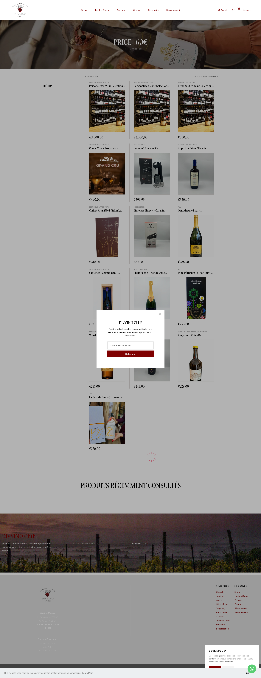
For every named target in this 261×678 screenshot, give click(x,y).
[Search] (233, 10)
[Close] (160, 314)
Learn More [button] (87, 673)
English (224, 10)
